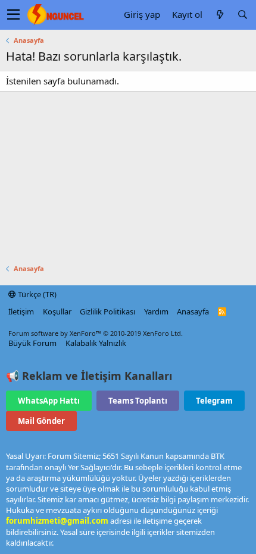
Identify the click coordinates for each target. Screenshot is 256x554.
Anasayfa (193, 311)
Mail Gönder (41, 421)
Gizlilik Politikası (107, 311)
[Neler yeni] (219, 15)
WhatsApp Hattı (49, 400)
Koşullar (57, 311)
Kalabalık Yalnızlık (95, 343)
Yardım (156, 311)
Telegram (214, 400)
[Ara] (242, 15)
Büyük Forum (32, 343)
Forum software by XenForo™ (95, 333)
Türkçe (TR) (36, 294)
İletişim (21, 311)
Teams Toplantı (137, 400)
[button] (13, 15)
